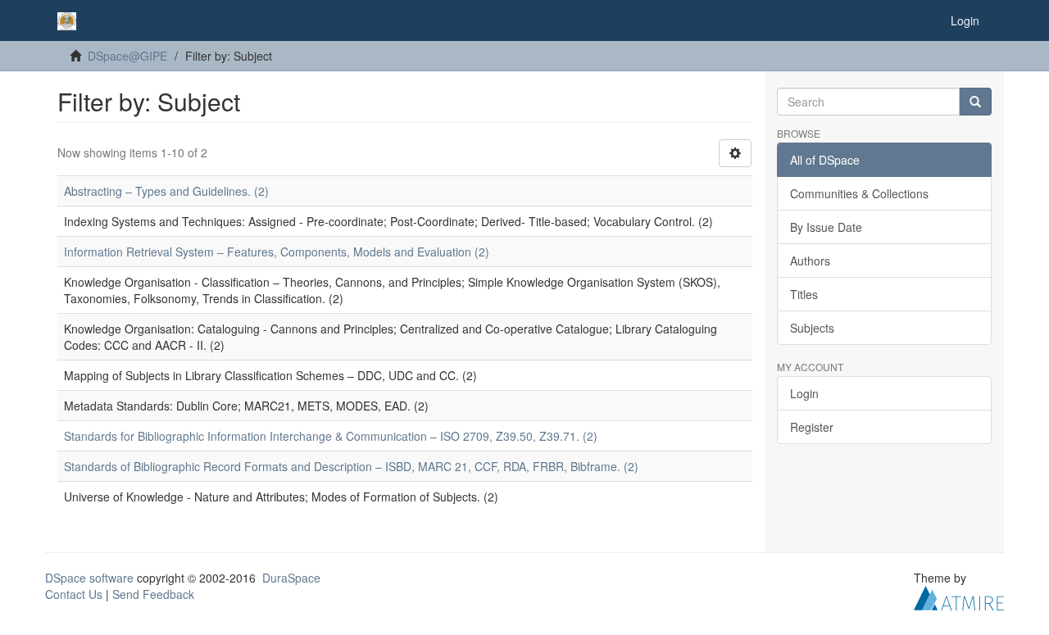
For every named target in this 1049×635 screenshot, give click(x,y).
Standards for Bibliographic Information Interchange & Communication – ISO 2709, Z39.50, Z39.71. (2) (330, 436)
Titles (804, 294)
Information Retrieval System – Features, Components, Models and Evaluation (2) (276, 251)
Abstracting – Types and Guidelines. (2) (166, 191)
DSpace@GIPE (127, 56)
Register (811, 427)
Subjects (812, 328)
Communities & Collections (859, 193)
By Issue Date (826, 227)
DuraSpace (291, 577)
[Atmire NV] (959, 596)
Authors (810, 260)
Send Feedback (153, 594)
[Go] (975, 102)
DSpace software (89, 577)
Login (804, 393)
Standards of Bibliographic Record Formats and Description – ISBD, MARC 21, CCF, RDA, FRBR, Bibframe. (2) (351, 466)
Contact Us (73, 594)
